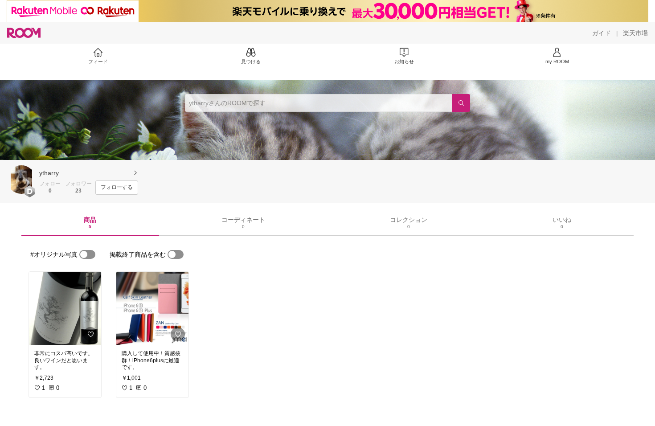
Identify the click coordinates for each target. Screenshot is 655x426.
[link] (65, 308)
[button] (21, 179)
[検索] (461, 103)
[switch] (87, 254)
